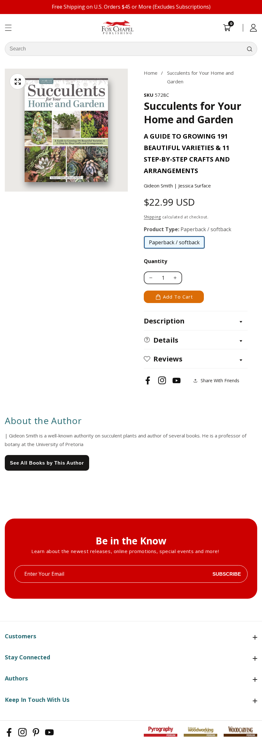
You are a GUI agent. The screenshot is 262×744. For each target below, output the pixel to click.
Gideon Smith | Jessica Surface (177, 185)
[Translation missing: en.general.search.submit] (249, 49)
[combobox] (131, 49)
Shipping (152, 217)
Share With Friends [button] (220, 380)
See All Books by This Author (47, 463)
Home (151, 73)
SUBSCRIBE (226, 574)
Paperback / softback (174, 244)
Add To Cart (178, 296)
